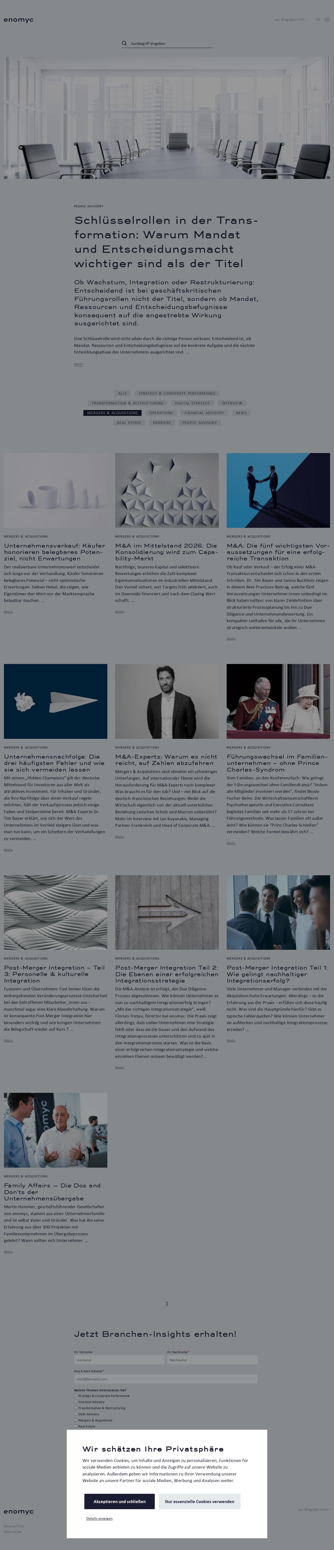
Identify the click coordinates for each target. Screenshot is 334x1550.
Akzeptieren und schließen (120, 1501)
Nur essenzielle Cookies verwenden (199, 1501)
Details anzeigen (99, 1518)
